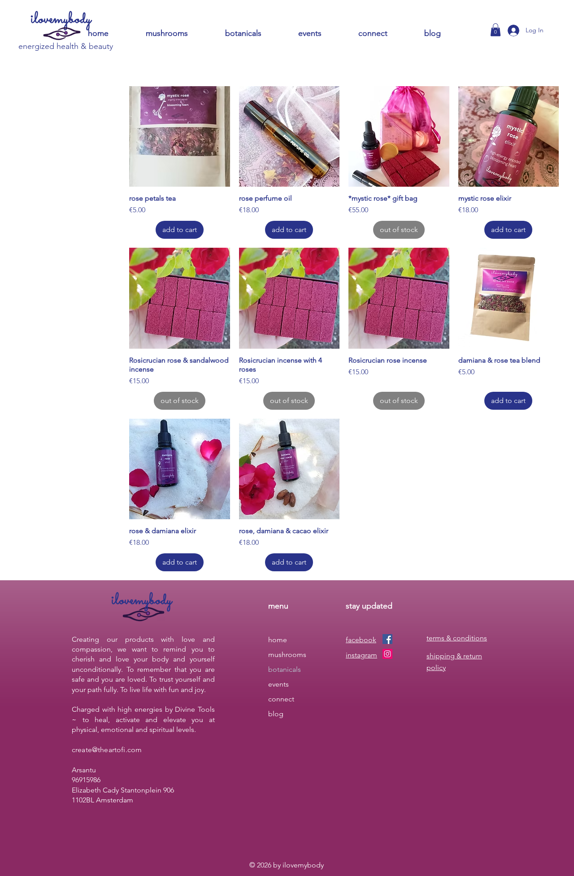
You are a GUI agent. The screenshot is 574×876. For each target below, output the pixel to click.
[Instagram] (387, 654)
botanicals (284, 669)
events (278, 684)
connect (281, 699)
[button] (384, 33)
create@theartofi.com (107, 749)
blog (275, 714)
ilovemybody (61, 19)
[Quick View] (179, 136)
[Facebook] (387, 639)
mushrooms (287, 654)
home (277, 639)
